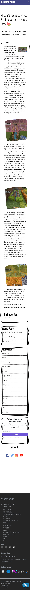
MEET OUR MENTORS (7, 526)
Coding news (4, 380)
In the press (4, 394)
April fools (4, 358)
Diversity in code (6, 385)
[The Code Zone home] (7, 500)
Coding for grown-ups (7, 376)
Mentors (3, 403)
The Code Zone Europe (6, 506)
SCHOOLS (5, 530)
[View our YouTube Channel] (14, 547)
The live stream (5, 412)
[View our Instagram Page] (10, 547)
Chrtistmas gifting (6, 367)
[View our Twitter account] (6, 547)
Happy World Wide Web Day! (8, 337)
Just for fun (5, 398)
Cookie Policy (4, 587)
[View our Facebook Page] (2, 547)
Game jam (4, 389)
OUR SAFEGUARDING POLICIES (9, 534)
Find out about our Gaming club (10, 520)
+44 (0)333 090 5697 (8, 556)
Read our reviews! (6, 567)
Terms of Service (5, 583)
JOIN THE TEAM (6, 528)
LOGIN (4, 541)
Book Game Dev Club (7, 512)
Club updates (5, 371)
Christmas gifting (6, 362)
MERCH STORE (6, 536)
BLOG (4, 538)
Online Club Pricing (7, 516)
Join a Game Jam (7, 522)
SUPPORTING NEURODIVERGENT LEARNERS (11, 532)
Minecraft (4, 407)
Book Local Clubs (7, 518)
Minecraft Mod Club (19, 307)
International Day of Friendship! (9, 341)
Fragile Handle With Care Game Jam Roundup (12, 332)
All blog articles (5, 353)
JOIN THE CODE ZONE (7, 510)
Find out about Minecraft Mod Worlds (12, 514)
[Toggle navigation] (28, 2)
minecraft (7, 318)
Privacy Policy (4, 585)
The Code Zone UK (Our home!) (7, 504)
